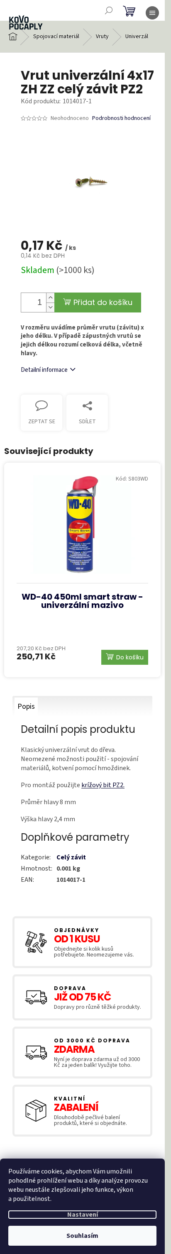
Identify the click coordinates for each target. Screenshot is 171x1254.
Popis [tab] (26, 706)
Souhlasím (82, 1235)
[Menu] (152, 13)
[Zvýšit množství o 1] (50, 298)
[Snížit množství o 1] (50, 307)
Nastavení (82, 1214)
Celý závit (71, 857)
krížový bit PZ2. (103, 785)
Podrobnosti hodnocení (121, 118)
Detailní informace (44, 370)
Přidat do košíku (102, 302)
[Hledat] (108, 10)
